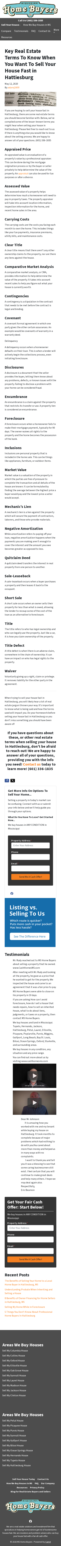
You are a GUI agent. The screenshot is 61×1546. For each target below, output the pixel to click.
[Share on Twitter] (12, 780)
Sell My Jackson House (14, 1390)
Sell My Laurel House (13, 1380)
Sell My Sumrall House (14, 1375)
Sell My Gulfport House (14, 1440)
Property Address (21, 840)
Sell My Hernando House (15, 1455)
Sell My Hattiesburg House (16, 1465)
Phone (14, 852)
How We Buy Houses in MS (37, 25)
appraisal (23, 173)
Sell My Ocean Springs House (17, 1450)
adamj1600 (13, 87)
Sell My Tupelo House (13, 1460)
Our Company (48, 1483)
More (56, 30)
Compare (6, 31)
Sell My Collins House (13, 1355)
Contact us (32, 764)
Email (15, 863)
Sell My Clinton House (14, 1395)
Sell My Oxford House (13, 1360)
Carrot (48, 1541)
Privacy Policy (37, 1487)
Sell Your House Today (23, 1479)
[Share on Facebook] (7, 780)
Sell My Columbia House (15, 1350)
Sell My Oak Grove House (15, 1370)
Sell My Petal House (12, 1420)
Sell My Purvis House (13, 1430)
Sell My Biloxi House (13, 1445)
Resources (6, 37)
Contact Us (44, 31)
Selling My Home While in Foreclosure (25, 1307)
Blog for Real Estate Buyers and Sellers (31, 1491)
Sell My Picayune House (14, 1425)
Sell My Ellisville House (14, 1365)
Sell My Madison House (14, 1385)
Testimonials (21, 31)
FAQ (33, 31)
